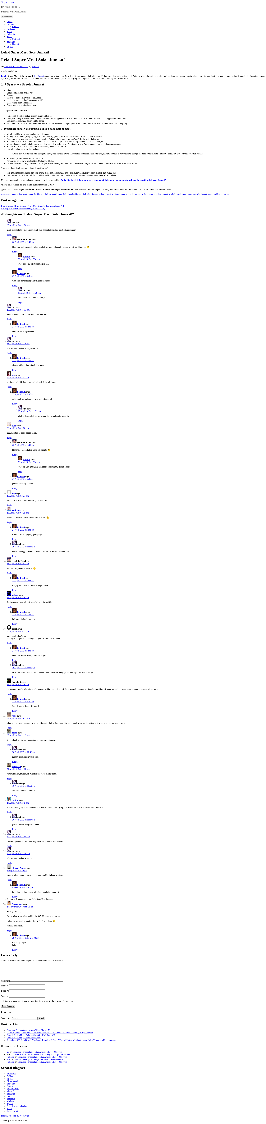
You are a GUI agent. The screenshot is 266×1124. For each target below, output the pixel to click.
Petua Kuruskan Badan (17, 1106)
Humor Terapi (13, 1088)
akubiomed (17, 510)
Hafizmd (35, 66)
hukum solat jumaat (53, 194)
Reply (9, 234)
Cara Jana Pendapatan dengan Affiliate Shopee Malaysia (31, 1030)
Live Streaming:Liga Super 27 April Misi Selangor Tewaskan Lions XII (32, 206)
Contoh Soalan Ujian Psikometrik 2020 (24, 1037)
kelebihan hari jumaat (72, 194)
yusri (14, 716)
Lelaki (4, 76)
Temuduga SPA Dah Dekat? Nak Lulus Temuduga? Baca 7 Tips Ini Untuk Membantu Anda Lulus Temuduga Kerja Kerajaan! (62, 1040)
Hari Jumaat (38, 76)
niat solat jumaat (133, 194)
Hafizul (15, 800)
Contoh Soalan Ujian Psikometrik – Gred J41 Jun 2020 (31, 1035)
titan (14, 425)
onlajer (15, 595)
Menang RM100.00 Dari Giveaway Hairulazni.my (23, 208)
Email (4, 991)
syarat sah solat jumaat (197, 194)
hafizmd (26, 256)
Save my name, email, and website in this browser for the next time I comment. (38, 1001)
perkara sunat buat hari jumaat (155, 194)
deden (14, 733)
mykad (10, 1103)
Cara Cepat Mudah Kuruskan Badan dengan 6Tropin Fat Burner (42, 1054)
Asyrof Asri (17, 904)
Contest (15, 44)
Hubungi (10, 24)
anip (14, 493)
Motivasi (16, 39)
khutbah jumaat (118, 194)
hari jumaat (39, 194)
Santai (9, 36)
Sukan (9, 31)
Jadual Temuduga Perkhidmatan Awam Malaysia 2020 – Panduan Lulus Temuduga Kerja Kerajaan (50, 1032)
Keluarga (11, 34)
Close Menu (7, 17)
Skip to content (7, 2)
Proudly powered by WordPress (15, 1116)
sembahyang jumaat (177, 194)
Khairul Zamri (18, 868)
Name (4, 986)
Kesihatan (11, 29)
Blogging (11, 41)
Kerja (9, 1096)
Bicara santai (12, 1081)
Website (4, 996)
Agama (10, 46)
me (8, 1052)
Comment (5, 981)
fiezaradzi (16, 766)
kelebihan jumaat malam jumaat (97, 194)
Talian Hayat (12, 1111)
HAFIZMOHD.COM (10, 7)
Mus (9, 1059)
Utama (9, 21)
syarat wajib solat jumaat (218, 194)
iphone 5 (10, 1091)
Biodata (15, 26)
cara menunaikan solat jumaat (20, 194)
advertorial (11, 1073)
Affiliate (10, 1076)
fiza (13, 375)
